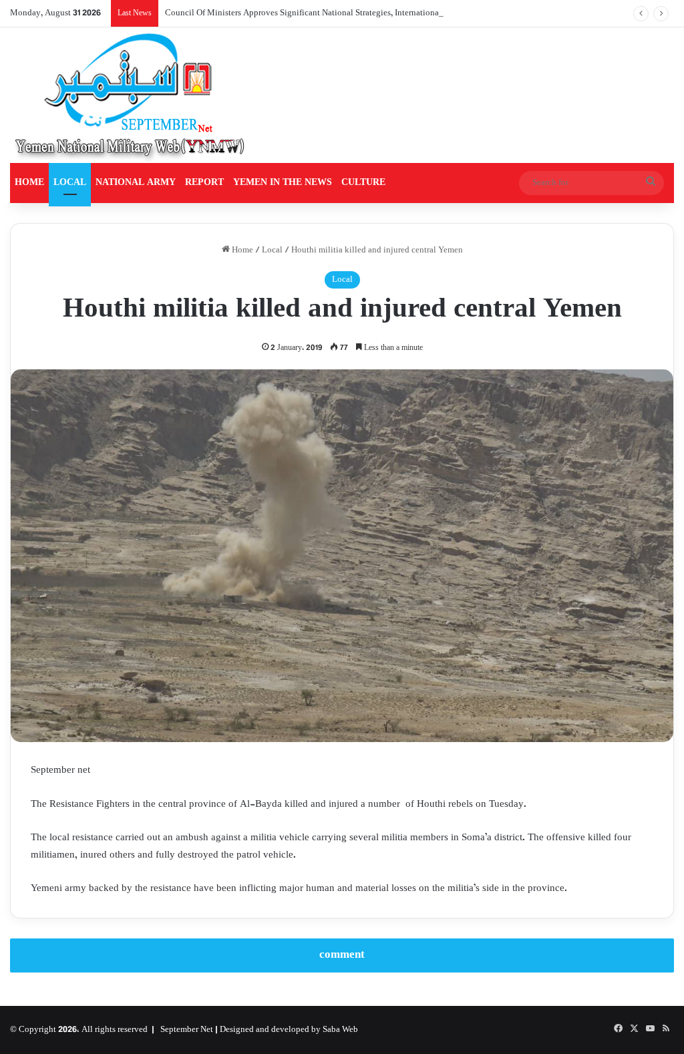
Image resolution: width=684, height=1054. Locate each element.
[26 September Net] (131, 95)
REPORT (204, 182)
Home (241, 250)
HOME (29, 182)
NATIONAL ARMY (136, 182)
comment (342, 955)
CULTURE (363, 182)
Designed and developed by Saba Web (289, 1030)
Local (272, 250)
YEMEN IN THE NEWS (282, 182)
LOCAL (69, 182)
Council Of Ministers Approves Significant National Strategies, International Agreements (325, 13)
